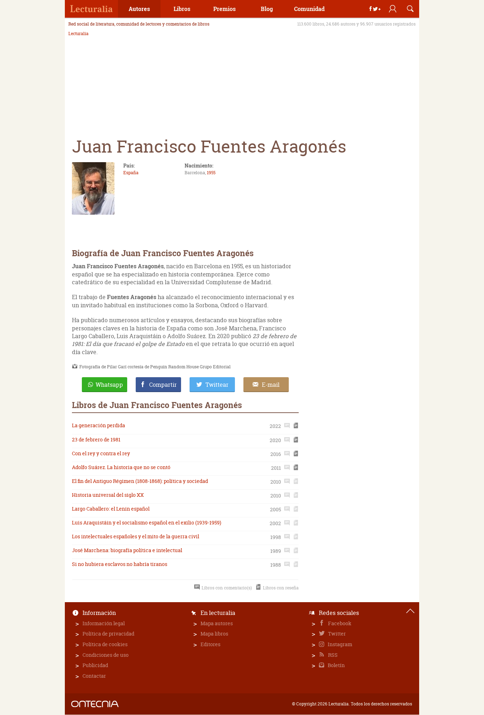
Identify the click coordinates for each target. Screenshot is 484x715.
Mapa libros (214, 633)
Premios (224, 8)
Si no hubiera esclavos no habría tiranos (119, 564)
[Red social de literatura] (91, 9)
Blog (267, 8)
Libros (182, 8)
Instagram (339, 644)
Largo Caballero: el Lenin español (111, 508)
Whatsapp (109, 385)
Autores (139, 8)
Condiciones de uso (106, 654)
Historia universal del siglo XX (108, 494)
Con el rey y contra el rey (101, 453)
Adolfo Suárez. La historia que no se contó (121, 467)
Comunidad (309, 8)
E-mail (271, 385)
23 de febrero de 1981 (96, 439)
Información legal (104, 623)
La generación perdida (98, 425)
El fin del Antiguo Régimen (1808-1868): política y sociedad (140, 481)
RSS (332, 654)
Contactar (94, 675)
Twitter (336, 633)
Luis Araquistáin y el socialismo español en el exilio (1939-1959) (146, 522)
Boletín (336, 665)
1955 (211, 173)
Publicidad (95, 665)
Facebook (339, 623)
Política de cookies (105, 644)
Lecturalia (78, 34)
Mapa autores (217, 623)
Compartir (163, 385)
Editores (210, 644)
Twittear (217, 385)
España (131, 173)
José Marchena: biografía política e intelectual (127, 550)
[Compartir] (375, 9)
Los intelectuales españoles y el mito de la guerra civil (135, 536)
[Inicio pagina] (410, 611)
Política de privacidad (108, 633)
